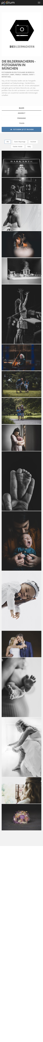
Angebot (21, 113)
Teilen (21, 123)
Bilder (21, 108)
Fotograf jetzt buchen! (23, 129)
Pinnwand (21, 118)
